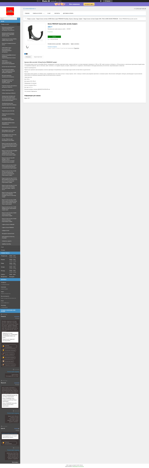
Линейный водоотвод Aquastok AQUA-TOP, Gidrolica (9, 104)
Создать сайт (54, 1)
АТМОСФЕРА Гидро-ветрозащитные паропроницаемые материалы (6, 50)
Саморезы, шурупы (6, 241)
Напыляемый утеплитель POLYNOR (8, 237)
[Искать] (18, 19)
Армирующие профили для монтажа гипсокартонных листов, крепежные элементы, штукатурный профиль (9, 98)
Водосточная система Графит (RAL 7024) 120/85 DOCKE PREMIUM (101, 18)
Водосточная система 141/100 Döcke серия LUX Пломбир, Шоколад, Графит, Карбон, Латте (9, 187)
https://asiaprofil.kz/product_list (8, 298)
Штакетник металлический (9, 66)
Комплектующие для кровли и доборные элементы (9, 86)
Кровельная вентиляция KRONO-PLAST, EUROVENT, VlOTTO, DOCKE (8, 34)
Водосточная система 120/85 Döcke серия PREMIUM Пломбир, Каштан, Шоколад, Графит (9, 194)
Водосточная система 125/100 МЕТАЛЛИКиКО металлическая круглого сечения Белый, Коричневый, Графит (9, 180)
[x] (26, 54)
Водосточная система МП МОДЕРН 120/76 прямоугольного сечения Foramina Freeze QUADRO (8, 160)
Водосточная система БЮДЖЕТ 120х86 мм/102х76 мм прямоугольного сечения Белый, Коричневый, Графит (9, 153)
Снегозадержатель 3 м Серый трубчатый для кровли (10, 436)
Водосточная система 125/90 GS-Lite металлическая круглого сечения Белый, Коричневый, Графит (9, 173)
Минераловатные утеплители (9, 127)
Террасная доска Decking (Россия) (8, 114)
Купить (54, 36)
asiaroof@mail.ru (5, 302)
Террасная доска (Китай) (8, 111)
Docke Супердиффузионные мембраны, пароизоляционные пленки (9, 56)
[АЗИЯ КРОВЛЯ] (10, 11)
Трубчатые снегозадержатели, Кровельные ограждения (8, 62)
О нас (2, 247)
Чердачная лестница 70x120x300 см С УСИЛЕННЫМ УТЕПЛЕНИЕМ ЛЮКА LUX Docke (10, 335)
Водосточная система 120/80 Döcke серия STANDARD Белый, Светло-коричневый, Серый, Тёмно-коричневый (9, 202)
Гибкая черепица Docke (8, 90)
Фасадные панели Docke (8, 233)
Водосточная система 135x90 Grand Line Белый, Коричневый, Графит (9, 220)
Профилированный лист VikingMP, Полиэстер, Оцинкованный (8, 81)
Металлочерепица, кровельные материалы (8, 76)
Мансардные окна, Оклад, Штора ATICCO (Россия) (8, 130)
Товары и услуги (5, 24)
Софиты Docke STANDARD (8, 224)
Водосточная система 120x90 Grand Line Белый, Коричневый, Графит (9, 214)
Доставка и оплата (68, 13)
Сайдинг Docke (5, 230)
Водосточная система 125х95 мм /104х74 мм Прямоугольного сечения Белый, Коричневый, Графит (9, 145)
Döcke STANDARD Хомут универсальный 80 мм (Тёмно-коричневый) (10, 400)
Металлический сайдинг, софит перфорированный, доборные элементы (8, 71)
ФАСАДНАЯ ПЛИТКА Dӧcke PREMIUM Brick (8, 123)
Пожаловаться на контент (78, 466)
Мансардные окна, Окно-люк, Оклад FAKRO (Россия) (9, 135)
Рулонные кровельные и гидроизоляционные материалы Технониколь (8, 29)
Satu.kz (81, 465)
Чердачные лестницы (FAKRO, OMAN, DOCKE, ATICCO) (9, 39)
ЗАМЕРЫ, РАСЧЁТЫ (6, 244)
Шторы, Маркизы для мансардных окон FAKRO (8, 139)
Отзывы (3, 250)
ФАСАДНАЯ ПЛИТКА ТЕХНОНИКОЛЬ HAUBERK (8, 119)
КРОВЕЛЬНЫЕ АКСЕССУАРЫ (8, 108)
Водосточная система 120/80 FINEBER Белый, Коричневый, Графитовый (9, 208)
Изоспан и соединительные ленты (9, 44)
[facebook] (25, 54)
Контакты (57, 13)
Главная (27, 13)
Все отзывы (15, 462)
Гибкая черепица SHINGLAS (9, 93)
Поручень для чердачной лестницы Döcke (8, 340)
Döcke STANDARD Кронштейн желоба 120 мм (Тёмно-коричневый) (10, 405)
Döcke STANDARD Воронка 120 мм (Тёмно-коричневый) (10, 396)
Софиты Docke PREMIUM (8, 227)
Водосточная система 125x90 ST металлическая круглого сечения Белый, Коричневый (9, 166)
